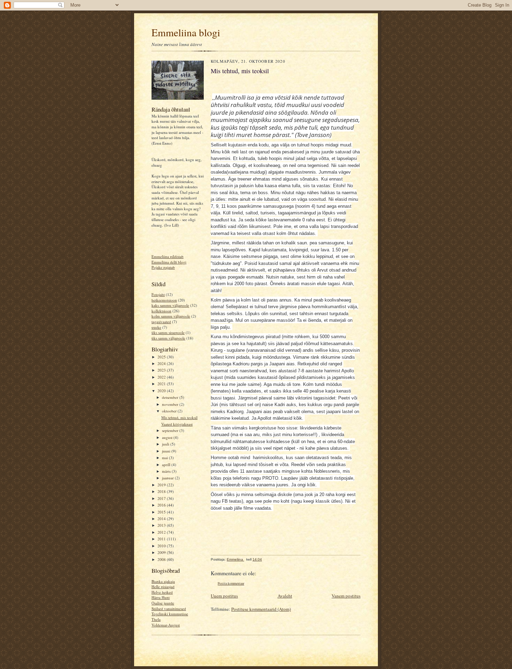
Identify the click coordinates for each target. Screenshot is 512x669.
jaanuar (168, 477)
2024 (162, 363)
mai (165, 457)
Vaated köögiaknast (177, 424)
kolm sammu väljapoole (171, 316)
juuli (166, 444)
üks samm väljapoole (168, 338)
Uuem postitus (224, 596)
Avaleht (285, 596)
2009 (162, 552)
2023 (162, 370)
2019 (162, 484)
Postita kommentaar (231, 583)
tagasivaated (161, 321)
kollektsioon (161, 310)
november (170, 404)
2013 (162, 525)
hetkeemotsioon (164, 300)
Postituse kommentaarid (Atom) (261, 609)
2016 (162, 505)
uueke (156, 327)
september (170, 430)
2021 (162, 383)
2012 (162, 532)
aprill (166, 464)
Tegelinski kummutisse (170, 613)
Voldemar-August (166, 625)
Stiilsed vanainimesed (169, 608)
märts (167, 471)
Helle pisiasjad (163, 586)
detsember (170, 397)
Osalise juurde (163, 603)
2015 (162, 512)
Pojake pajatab (163, 267)
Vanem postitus (346, 596)
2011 (162, 538)
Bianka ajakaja (163, 581)
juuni (166, 451)
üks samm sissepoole (168, 332)
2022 (162, 377)
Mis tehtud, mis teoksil (179, 417)
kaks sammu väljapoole (170, 305)
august (167, 437)
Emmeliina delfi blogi (169, 262)
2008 (162, 559)
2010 (162, 545)
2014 (162, 518)
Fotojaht (158, 294)
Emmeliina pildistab (168, 256)
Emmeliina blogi (186, 32)
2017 (162, 498)
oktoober (170, 410)
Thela (156, 619)
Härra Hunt (161, 597)
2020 (162, 390)
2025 (162, 356)
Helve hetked (162, 592)
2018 (162, 491)
